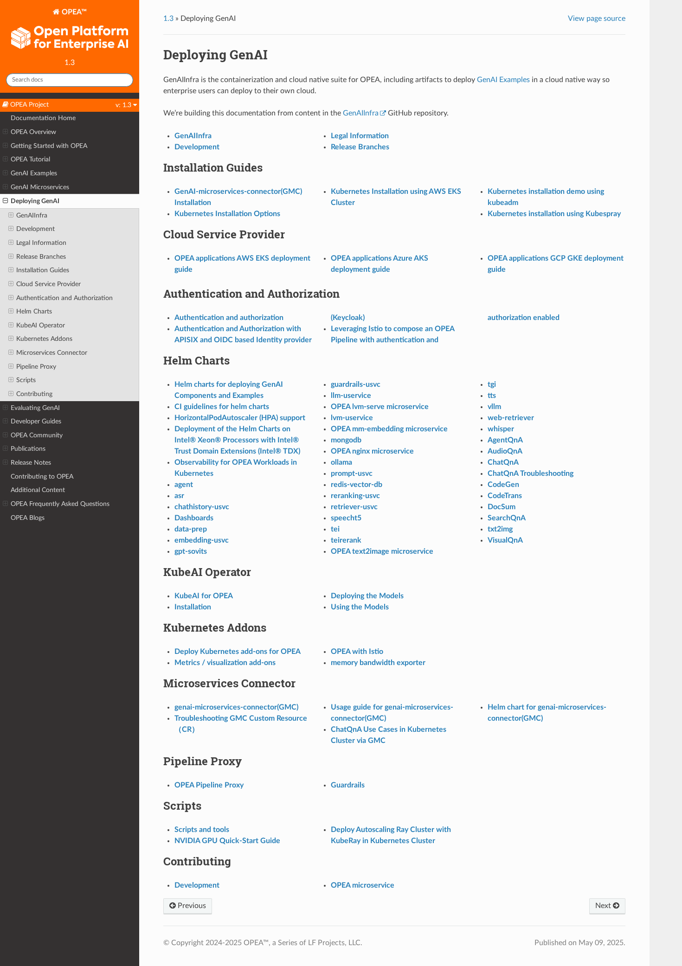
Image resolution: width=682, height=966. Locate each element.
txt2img (500, 529)
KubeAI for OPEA (203, 596)
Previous (191, 905)
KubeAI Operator (40, 325)
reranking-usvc (355, 495)
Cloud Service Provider (48, 284)
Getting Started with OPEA (49, 145)
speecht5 (346, 518)
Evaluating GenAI (35, 407)
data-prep (190, 529)
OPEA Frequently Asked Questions (60, 503)
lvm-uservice (352, 418)
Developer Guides (36, 421)
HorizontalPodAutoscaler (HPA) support (239, 418)
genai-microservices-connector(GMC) (236, 707)
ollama (341, 462)
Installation (192, 607)
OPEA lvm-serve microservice (380, 406)
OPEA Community (37, 435)
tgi (492, 384)
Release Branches (41, 256)
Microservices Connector (51, 352)
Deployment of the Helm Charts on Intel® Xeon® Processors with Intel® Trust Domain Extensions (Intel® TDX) (237, 440)
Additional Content (38, 489)
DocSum (501, 507)
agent (183, 484)
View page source (596, 18)
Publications (28, 448)
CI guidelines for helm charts (221, 406)
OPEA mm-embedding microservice (389, 429)
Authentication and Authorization (64, 297)
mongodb (346, 440)
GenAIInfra (31, 215)
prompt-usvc (352, 473)
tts (492, 395)
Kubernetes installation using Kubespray (554, 214)
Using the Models (360, 607)
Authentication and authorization (228, 317)
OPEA (362, 885)
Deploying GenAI (35, 201)
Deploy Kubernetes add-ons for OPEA (237, 651)
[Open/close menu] (5, 132)
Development (35, 228)
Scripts (26, 380)
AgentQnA (505, 440)
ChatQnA (503, 462)
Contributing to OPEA (42, 476)
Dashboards (193, 518)
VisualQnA (505, 540)
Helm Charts (34, 311)
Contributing (34, 393)
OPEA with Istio (357, 651)
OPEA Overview (33, 131)
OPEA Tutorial (30, 159)
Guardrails (348, 785)
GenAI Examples (34, 173)
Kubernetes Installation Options (227, 214)
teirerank (346, 540)
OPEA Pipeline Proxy (209, 785)
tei (335, 529)
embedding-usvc (201, 540)
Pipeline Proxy (36, 366)
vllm (494, 406)
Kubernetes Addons (44, 338)
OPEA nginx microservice (372, 451)
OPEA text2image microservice (382, 551)
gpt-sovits (190, 551)
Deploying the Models (367, 596)
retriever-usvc (354, 507)
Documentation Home (43, 118)
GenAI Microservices (40, 187)
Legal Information (41, 242)
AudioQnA (505, 451)
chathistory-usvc (201, 507)
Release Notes (31, 462)
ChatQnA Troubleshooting (530, 473)
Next (604, 905)
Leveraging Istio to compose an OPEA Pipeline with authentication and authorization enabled (445, 329)
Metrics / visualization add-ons (225, 662)
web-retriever (511, 418)
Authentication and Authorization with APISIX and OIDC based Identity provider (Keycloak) (269, 329)
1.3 (168, 18)
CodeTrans (505, 495)
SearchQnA (507, 518)
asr (179, 495)
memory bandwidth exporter (378, 662)
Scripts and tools (201, 829)
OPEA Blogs (28, 517)
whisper (501, 429)
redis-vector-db (356, 484)
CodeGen (503, 484)
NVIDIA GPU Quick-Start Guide (227, 840)
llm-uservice (351, 395)
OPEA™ (73, 12)
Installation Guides (42, 270)
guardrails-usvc (355, 384)
